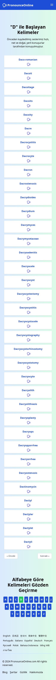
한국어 (23, 635)
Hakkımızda (36, 672)
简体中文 (32, 635)
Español (28, 640)
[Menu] (52, 5)
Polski (16, 645)
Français (48, 640)
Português (8, 640)
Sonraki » (44, 556)
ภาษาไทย (7, 650)
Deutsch (38, 640)
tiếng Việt (45, 645)
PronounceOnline (20, 5)
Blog (4, 672)
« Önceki (11, 556)
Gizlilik (23, 672)
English (6, 635)
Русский (7, 645)
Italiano (19, 640)
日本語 (15, 635)
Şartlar (13, 672)
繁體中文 (43, 635)
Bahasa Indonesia (29, 645)
